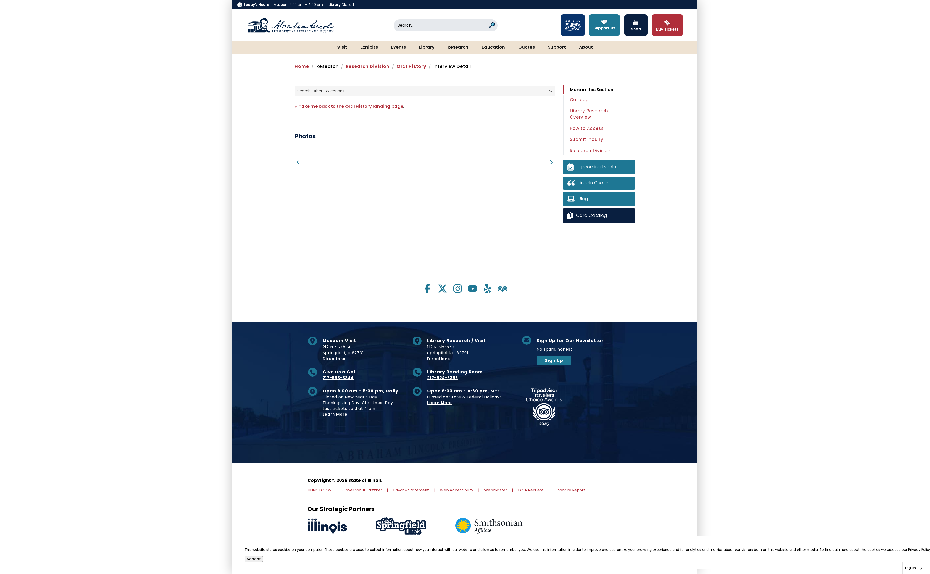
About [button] (586, 47)
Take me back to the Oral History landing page (351, 106)
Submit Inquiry (586, 139)
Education (493, 47)
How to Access (587, 128)
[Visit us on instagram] (457, 288)
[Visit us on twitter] (442, 288)
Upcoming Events (597, 167)
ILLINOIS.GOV (320, 490)
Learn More (335, 414)
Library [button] (426, 47)
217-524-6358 (442, 378)
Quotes (526, 47)
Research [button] (458, 47)
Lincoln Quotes (594, 183)
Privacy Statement (411, 490)
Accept (254, 559)
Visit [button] (342, 47)
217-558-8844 (338, 378)
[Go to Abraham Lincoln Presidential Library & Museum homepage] (290, 25)
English (910, 568)
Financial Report (569, 490)
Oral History (411, 66)
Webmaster (495, 490)
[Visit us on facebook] (427, 288)
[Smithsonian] (489, 526)
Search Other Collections (320, 91)
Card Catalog (591, 215)
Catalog (579, 100)
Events (398, 47)
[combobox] (913, 568)
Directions (334, 358)
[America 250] (573, 25)
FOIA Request (530, 490)
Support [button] (557, 47)
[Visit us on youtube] (472, 288)
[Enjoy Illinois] (327, 526)
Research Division (367, 66)
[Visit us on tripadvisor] (502, 288)
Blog (583, 199)
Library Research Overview (589, 114)
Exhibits (369, 47)
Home (302, 66)
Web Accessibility (456, 490)
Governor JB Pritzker (362, 490)
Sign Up (554, 360)
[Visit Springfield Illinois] (401, 526)
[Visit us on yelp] (487, 288)
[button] (912, 556)
